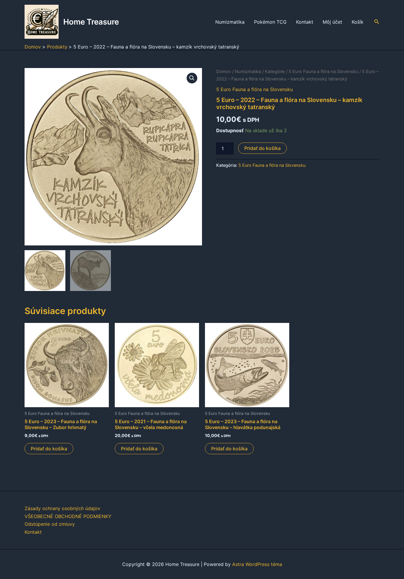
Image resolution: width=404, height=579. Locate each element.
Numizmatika (230, 22)
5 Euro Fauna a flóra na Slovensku (323, 71)
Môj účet (332, 22)
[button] (376, 21)
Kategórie (275, 71)
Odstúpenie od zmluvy (50, 524)
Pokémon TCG (270, 22)
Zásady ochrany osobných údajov (62, 508)
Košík (357, 22)
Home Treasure (91, 21)
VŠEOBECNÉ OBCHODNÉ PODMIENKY (68, 516)
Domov (223, 71)
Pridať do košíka (262, 148)
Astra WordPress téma (257, 564)
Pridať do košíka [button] (49, 449)
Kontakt (304, 22)
